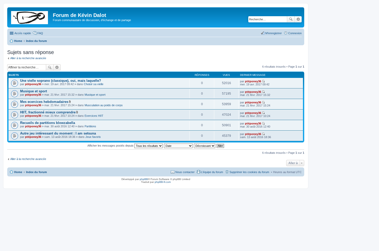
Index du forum (36, 172)
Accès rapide (22, 33)
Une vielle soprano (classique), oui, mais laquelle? (60, 81)
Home (18, 172)
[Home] (31, 16)
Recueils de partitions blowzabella (47, 123)
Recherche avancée (298, 19)
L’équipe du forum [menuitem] (212, 172)
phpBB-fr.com (163, 182)
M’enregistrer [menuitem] (273, 33)
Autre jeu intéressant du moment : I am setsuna (58, 133)
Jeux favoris (93, 136)
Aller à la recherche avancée (28, 58)
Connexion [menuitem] (295, 33)
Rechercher (291, 19)
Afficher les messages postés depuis (110, 145)
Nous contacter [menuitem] (185, 172)
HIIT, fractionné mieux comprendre (48, 112)
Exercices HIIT (94, 115)
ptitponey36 (33, 84)
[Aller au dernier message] (263, 81)
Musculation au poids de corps (104, 105)
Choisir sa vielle (93, 84)
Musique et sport (33, 91)
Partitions (90, 126)
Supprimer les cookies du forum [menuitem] (249, 172)
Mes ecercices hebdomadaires (44, 102)
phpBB (144, 179)
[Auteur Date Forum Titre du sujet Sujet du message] (178, 145)
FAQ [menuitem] (40, 33)
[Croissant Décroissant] (205, 145)
